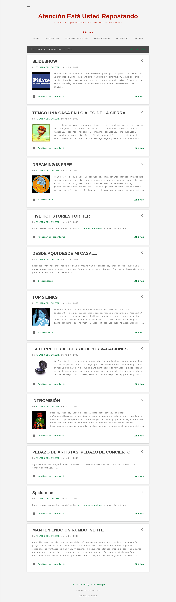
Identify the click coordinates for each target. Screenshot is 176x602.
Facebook (122, 38)
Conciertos (52, 38)
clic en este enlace (90, 228)
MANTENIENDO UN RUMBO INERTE (68, 530)
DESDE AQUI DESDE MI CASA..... (64, 253)
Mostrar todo (137, 49)
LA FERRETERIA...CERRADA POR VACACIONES (80, 349)
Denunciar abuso (88, 596)
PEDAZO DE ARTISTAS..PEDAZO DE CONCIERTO (81, 452)
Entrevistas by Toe (76, 38)
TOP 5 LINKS (45, 297)
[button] (142, 61)
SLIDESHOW (44, 61)
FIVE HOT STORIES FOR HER (61, 216)
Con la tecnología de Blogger (88, 585)
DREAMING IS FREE (52, 164)
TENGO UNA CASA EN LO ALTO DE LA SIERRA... (80, 113)
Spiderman (42, 492)
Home (36, 38)
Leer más (139, 97)
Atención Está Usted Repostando (88, 16)
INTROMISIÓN (46, 400)
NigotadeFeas (102, 38)
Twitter (138, 38)
